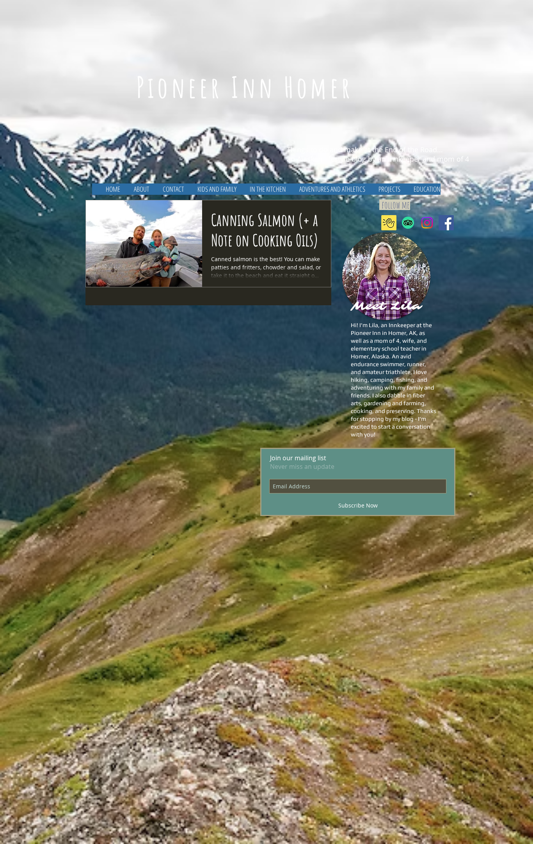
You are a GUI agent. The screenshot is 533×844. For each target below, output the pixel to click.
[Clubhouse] (388, 222)
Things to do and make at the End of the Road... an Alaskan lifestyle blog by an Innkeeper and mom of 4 (378, 154)
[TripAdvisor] (408, 222)
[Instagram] (427, 222)
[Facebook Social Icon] (446, 222)
